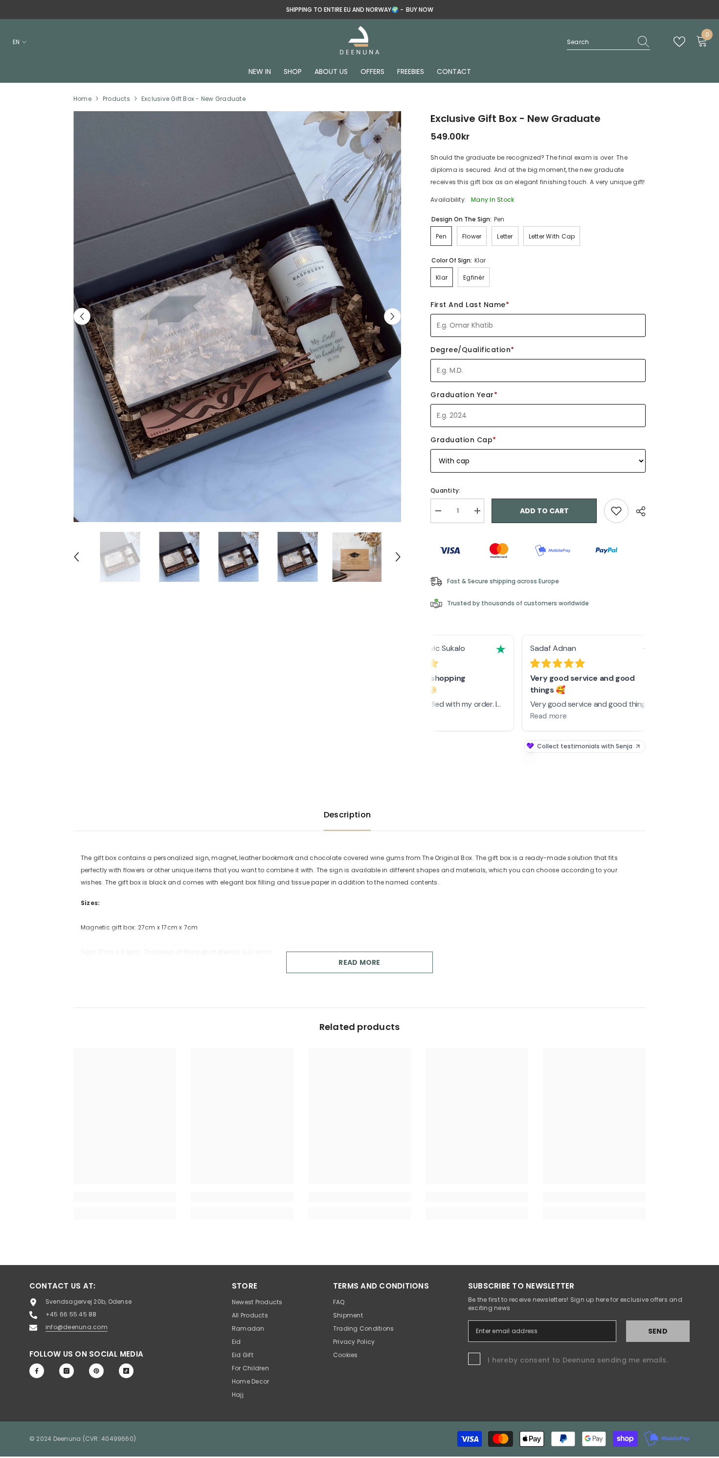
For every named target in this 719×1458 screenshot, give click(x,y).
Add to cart (544, 511)
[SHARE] (637, 511)
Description (347, 814)
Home (82, 99)
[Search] (608, 42)
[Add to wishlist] (616, 511)
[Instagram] (66, 1370)
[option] (359, 9)
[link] (124, 1197)
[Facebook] (36, 1370)
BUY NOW (419, 9)
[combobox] (599, 41)
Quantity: (445, 490)
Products (116, 99)
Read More (359, 962)
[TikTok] (126, 1370)
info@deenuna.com (76, 1327)
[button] (81, 316)
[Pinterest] (96, 1370)
